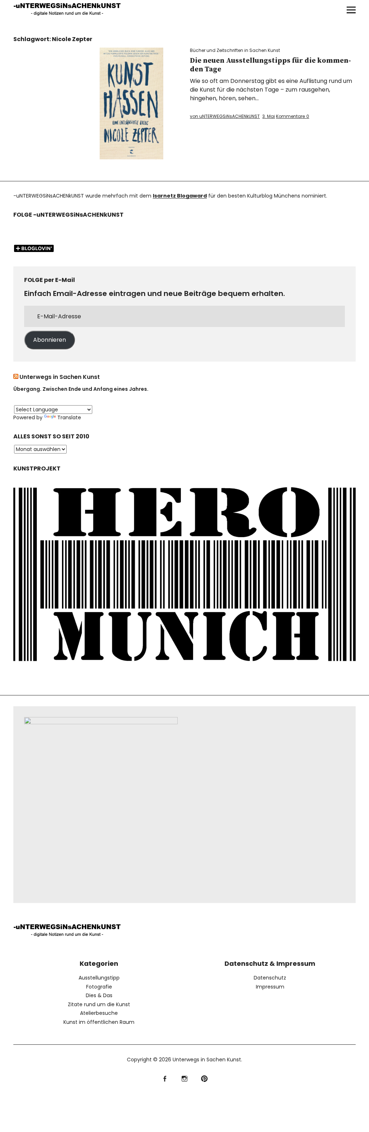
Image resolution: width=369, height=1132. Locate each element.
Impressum (270, 986)
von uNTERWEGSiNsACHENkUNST (225, 116)
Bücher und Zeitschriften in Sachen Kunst (235, 50)
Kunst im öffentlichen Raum (98, 1022)
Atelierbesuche (99, 1013)
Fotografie (99, 986)
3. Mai (268, 116)
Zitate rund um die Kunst (99, 1004)
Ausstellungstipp (99, 977)
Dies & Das (99, 995)
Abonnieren (49, 340)
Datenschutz (270, 977)
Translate (69, 417)
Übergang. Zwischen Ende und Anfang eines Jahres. (80, 389)
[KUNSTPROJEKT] (184, 668)
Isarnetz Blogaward (180, 195)
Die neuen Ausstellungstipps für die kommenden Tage (270, 65)
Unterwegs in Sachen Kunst (59, 377)
